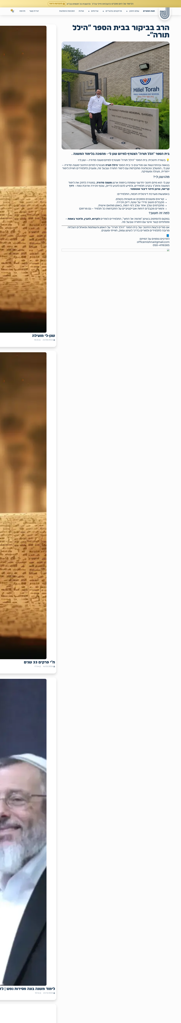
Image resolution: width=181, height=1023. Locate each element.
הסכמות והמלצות (67, 11)
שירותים (94, 11)
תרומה (22, 11)
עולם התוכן (134, 11)
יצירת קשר (34, 11)
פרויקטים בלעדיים (114, 11)
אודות (81, 11)
